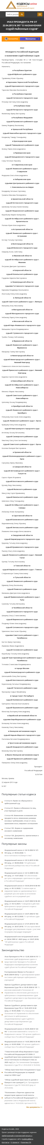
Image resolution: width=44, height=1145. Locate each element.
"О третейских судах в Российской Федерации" (22, 916)
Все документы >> (34, 1107)
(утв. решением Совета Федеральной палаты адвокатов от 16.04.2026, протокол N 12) (21, 1097)
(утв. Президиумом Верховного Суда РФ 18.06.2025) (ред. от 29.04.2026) (22, 1084)
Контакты (5, 1142)
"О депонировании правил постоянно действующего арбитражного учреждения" (22, 976)
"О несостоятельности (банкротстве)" (22, 853)
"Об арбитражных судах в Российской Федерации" (22, 940)
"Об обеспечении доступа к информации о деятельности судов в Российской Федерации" (22, 877)
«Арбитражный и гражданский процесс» (17, 1136)
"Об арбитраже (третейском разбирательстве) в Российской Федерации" (22, 864)
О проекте (15, 1142)
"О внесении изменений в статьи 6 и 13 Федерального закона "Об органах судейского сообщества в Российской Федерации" (22, 1033)
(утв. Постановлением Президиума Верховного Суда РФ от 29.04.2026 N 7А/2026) (23, 1058)
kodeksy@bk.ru (27, 1139)
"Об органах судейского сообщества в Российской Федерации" (22, 1044)
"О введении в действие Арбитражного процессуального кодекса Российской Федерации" (22, 905)
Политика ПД (26, 1142)
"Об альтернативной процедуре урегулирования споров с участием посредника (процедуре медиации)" (22, 928)
